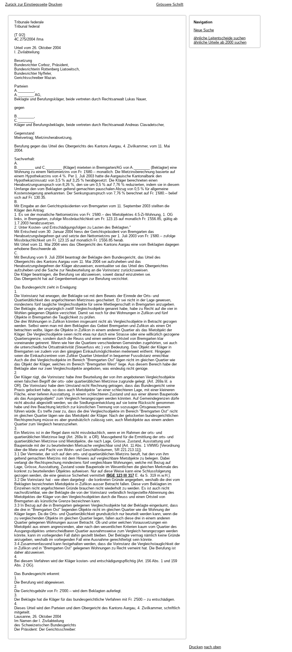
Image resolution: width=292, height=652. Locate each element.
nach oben (212, 647)
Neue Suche (204, 30)
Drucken (55, 4)
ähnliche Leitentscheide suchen (220, 38)
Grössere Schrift (169, 4)
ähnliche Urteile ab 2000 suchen (220, 42)
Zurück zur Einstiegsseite (26, 4)
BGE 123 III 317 (120, 475)
